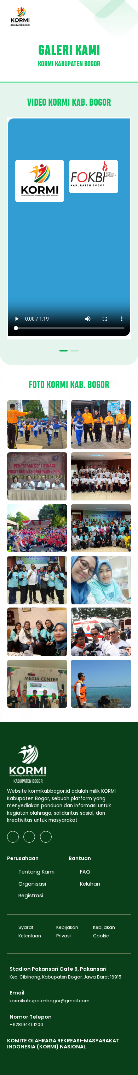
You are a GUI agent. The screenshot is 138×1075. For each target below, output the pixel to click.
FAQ (85, 871)
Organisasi (32, 883)
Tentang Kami (36, 871)
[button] (63, 350)
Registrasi (30, 895)
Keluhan (90, 883)
